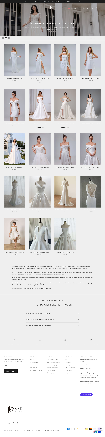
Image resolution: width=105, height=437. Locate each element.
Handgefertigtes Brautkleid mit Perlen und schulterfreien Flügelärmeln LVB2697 (14, 210)
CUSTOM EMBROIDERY (63, 14)
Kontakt (67, 373)
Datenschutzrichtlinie (52, 359)
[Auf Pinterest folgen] (17, 423)
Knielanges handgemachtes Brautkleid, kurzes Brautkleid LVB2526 (15, 123)
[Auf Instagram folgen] (13, 423)
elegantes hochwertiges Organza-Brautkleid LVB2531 (40, 167)
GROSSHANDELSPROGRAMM (82, 14)
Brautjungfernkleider (35, 14)
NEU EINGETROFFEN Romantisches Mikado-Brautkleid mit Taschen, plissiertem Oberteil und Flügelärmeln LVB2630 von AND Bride (39, 123)
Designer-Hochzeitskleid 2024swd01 (15, 78)
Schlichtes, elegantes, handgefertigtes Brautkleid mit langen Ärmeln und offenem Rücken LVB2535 (14, 167)
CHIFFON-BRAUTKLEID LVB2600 (65, 210)
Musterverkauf (68, 370)
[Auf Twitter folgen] (9, 423)
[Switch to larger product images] (3, 38)
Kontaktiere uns (34, 362)
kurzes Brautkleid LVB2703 (14, 252)
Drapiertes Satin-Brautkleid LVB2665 (65, 123)
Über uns (32, 359)
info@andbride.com (89, 368)
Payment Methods (52, 370)
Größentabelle (33, 367)
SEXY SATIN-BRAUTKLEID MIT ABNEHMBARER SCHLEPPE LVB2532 (90, 167)
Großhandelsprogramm (36, 370)
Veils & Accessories (70, 367)
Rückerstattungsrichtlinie (53, 362)
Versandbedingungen (52, 365)
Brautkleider (68, 362)
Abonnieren (10, 371)
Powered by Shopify (54, 430)
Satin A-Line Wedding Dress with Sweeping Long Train (40, 252)
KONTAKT (97, 14)
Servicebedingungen (52, 367)
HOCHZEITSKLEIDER (17, 14)
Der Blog (32, 365)
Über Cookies (50, 373)
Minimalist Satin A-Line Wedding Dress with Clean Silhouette (65, 252)
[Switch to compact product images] (9, 38)
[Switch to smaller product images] (6, 38)
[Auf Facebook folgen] (5, 423)
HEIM (6, 14)
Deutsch (30, 430)
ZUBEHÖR (50, 14)
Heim (66, 359)
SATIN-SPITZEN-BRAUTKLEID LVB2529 (65, 167)
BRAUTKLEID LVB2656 (90, 210)
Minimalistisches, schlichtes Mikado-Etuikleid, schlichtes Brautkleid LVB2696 (39, 210)
